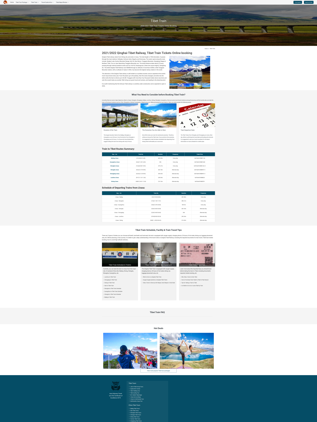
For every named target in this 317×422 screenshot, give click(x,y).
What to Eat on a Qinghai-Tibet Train (152, 277)
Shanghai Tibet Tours (135, 412)
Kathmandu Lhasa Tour (135, 401)
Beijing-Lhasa (114, 158)
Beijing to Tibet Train (109, 297)
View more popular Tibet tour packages (158, 371)
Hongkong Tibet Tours (135, 421)
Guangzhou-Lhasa (115, 162)
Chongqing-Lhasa (114, 173)
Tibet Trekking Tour (134, 390)
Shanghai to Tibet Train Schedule (112, 288)
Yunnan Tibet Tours (134, 419)
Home (12, 2)
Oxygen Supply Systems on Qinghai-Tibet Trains (155, 280)
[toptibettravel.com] (5, 2)
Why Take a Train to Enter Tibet (189, 277)
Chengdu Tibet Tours (135, 414)
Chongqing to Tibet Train (110, 280)
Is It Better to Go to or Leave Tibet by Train (192, 285)
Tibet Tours (132, 383)
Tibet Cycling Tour (134, 393)
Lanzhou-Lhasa (115, 177)
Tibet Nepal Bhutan (62, 2)
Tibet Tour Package (22, 2)
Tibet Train (35, 2)
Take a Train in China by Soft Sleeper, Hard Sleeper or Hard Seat (159, 282)
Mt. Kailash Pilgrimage (135, 395)
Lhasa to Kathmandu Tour (136, 399)
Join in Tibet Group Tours (136, 386)
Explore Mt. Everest (134, 388)
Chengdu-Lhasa (115, 169)
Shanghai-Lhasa (114, 166)
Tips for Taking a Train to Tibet (189, 282)
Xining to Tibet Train (109, 282)
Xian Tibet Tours (134, 410)
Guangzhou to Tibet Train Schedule (113, 291)
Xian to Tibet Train (109, 285)
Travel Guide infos (47, 2)
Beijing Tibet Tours (134, 408)
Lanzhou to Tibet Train (110, 277)
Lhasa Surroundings (135, 397)
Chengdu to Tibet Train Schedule (112, 294)
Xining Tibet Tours (134, 416)
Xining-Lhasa (114, 181)
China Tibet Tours (134, 405)
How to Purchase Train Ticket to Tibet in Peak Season (195, 280)
